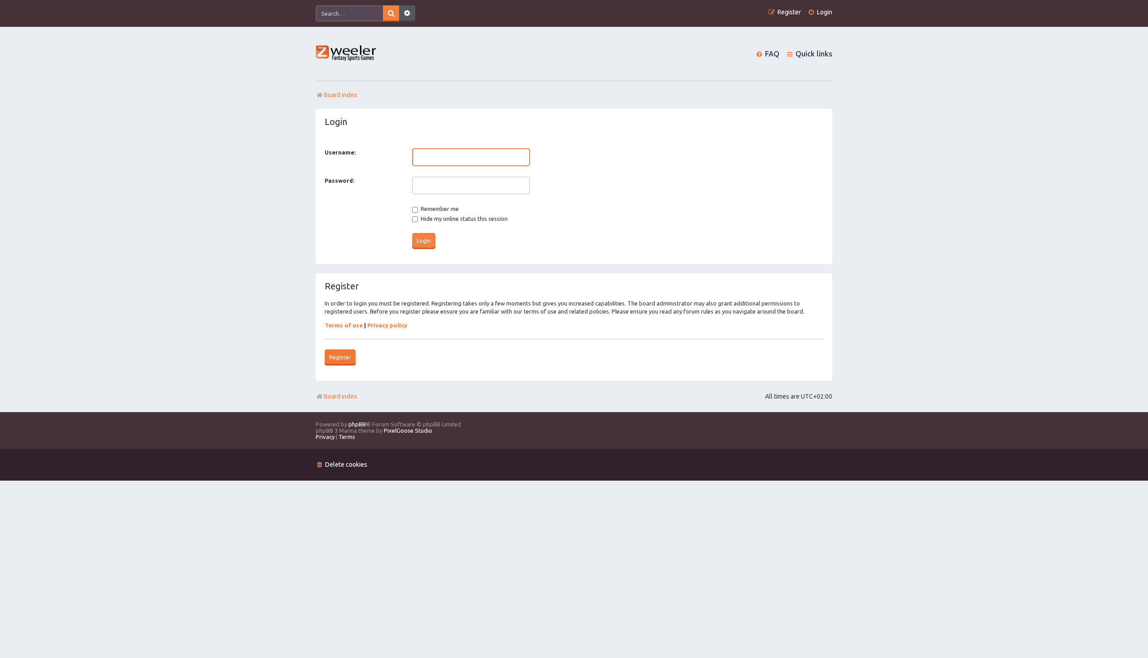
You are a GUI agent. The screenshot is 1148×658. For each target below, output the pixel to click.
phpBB (357, 424)
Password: (339, 180)
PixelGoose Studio (408, 430)
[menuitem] (820, 12)
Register (340, 357)
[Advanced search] (407, 13)
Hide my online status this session (463, 218)
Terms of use (344, 325)
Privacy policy (387, 325)
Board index (340, 396)
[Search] (391, 13)
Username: (340, 152)
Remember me (439, 209)
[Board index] (346, 54)
